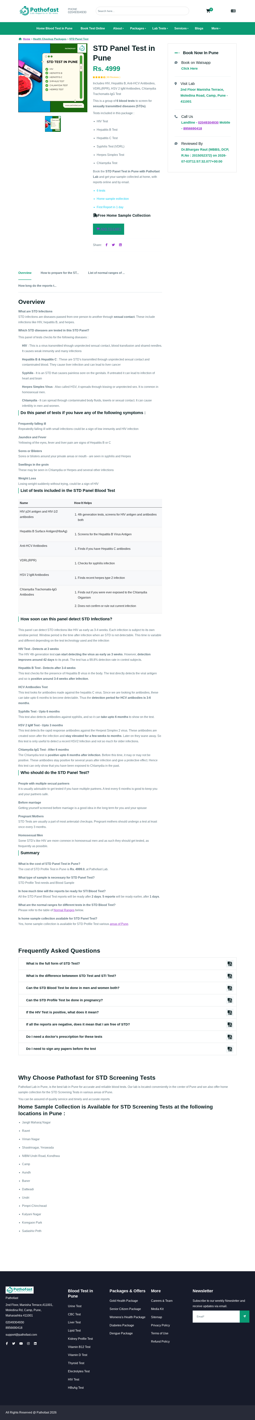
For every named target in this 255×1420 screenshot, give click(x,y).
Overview (24, 272)
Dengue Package (121, 1333)
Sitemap (156, 1317)
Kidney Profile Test (80, 1338)
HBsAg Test (76, 1387)
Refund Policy (160, 1341)
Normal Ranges (64, 910)
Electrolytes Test (79, 1371)
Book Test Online (93, 28)
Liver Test (74, 1322)
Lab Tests (159, 28)
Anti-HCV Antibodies (33, 545)
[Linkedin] (120, 245)
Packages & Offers (127, 1291)
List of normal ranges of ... (106, 272)
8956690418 (192, 128)
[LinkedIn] (35, 1343)
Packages (137, 28)
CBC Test (74, 1314)
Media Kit (157, 1309)
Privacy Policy (160, 1325)
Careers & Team (161, 1300)
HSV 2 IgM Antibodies (34, 574)
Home (26, 38)
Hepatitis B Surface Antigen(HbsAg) (43, 531)
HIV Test (73, 1379)
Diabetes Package (122, 1325)
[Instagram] (28, 1343)
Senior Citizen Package (125, 1309)
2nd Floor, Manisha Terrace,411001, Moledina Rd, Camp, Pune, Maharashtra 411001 (29, 1310)
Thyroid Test (76, 1363)
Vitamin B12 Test (79, 1347)
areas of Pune (119, 924)
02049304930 (77, 12)
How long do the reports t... (37, 285)
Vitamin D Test (77, 1355)
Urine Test (74, 1306)
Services (180, 28)
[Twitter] (113, 245)
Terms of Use (159, 1333)
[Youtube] (21, 1343)
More (215, 28)
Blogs (199, 28)
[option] (52, 77)
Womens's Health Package (127, 1317)
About (117, 28)
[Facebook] (106, 245)
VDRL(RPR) (28, 560)
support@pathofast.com (21, 1334)
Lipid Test (74, 1330)
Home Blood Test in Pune (54, 28)
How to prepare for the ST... (60, 272)
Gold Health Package (124, 1300)
